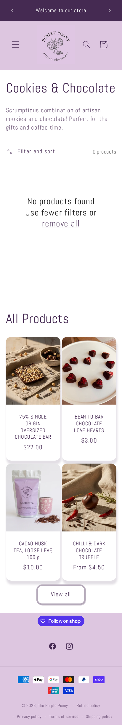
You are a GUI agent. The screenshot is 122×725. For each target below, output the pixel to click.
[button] (15, 44)
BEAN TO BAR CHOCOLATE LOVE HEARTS (89, 424)
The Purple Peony (53, 705)
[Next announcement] (109, 10)
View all (61, 594)
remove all (61, 223)
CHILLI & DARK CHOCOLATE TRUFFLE (89, 550)
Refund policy (88, 705)
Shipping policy (99, 716)
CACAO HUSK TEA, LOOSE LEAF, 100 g (33, 550)
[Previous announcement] (12, 10)
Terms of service (64, 716)
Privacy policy (29, 716)
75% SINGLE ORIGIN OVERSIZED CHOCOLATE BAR (33, 427)
